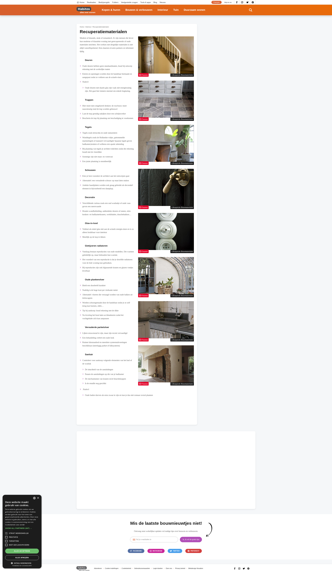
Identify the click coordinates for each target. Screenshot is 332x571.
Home (81, 2)
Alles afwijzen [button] (22, 557)
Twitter (247, 2)
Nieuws (163, 2)
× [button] (38, 498)
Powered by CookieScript (22, 566)
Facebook (237, 2)
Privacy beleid (180, 568)
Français (216, 2)
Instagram (242, 2)
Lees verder (20, 525)
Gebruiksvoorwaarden (142, 568)
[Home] (86, 10)
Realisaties (91, 2)
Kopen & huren (111, 9)
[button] (22, 528)
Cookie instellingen (112, 568)
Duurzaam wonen (194, 9)
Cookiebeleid (126, 568)
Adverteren (98, 568)
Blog (155, 2)
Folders (115, 2)
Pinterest (252, 2)
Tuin (176, 9)
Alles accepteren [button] (22, 551)
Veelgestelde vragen (129, 2)
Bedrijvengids (104, 2)
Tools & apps (145, 2)
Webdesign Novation (195, 568)
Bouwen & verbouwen (138, 9)
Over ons (169, 568)
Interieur (163, 9)
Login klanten (158, 568)
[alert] (22, 531)
